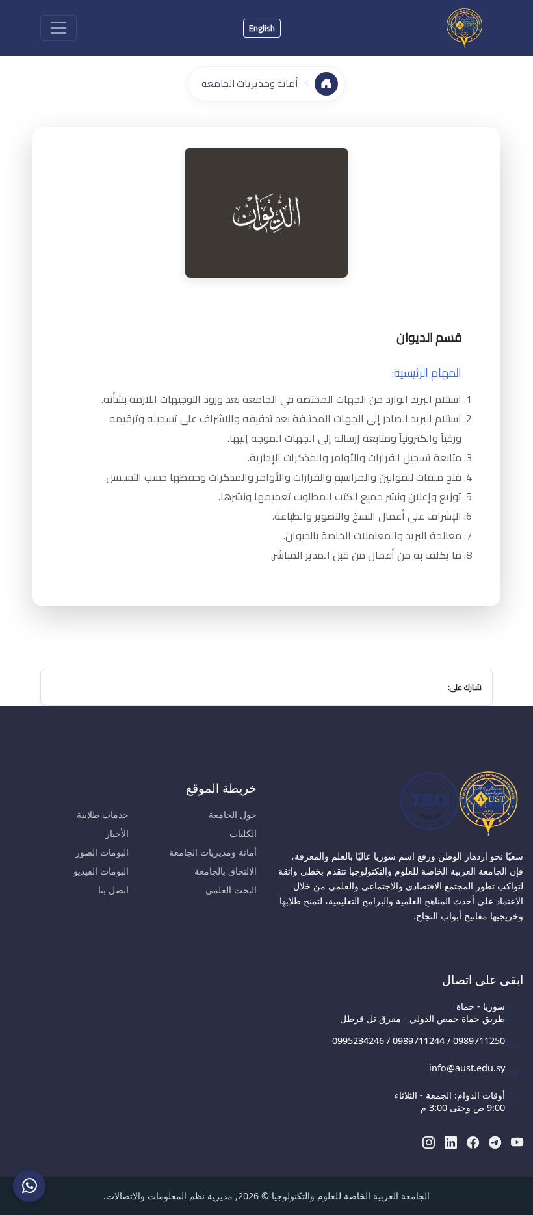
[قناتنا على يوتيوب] (517, 1142)
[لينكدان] (451, 1142)
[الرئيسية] (326, 84)
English (262, 28)
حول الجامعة (233, 814)
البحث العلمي (231, 890)
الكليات (243, 833)
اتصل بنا (113, 890)
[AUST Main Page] (399, 803)
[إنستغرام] (428, 1142)
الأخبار (117, 833)
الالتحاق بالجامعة (225, 871)
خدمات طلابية (103, 814)
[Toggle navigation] (58, 28)
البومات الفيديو (101, 871)
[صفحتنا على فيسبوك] (473, 1142)
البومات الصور (102, 852)
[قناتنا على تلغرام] (495, 1142)
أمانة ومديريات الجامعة (250, 83)
